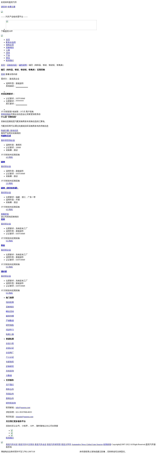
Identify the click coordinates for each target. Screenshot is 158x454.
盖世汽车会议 (40, 444)
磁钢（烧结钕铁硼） (10, 188)
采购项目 (10, 47)
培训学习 (10, 330)
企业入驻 (10, 343)
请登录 (4, 7)
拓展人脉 (10, 334)
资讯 (8, 58)
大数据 (9, 375)
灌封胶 (4, 271)
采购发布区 (12, 65)
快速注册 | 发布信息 (9, 130)
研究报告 (10, 325)
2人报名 (9, 183)
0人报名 (9, 241)
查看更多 (5, 214)
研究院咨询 (11, 403)
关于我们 (10, 385)
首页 (8, 40)
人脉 (8, 50)
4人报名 (9, 157)
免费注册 (11, 7)
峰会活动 (10, 311)
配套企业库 (11, 42)
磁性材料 (23, 65)
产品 (8, 55)
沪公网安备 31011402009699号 (66, 452)
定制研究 (10, 366)
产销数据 (10, 320)
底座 (3, 219)
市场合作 (10, 394)
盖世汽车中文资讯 (26, 444)
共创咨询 (10, 371)
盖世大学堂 (66, 444)
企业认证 (10, 348)
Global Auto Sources (94, 444)
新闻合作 (10, 398)
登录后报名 (6, 114)
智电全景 (10, 45)
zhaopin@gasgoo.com (24, 417)
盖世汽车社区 (12, 444)
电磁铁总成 (6, 136)
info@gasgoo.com (23, 407)
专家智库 (10, 362)
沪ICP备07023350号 (43, 452)
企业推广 (10, 353)
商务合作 (10, 389)
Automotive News (79, 444)
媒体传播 (10, 316)
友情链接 (107, 444)
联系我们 (10, 60)
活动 (8, 53)
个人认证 (10, 357)
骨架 (3, 245)
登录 (3, 74)
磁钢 (3, 162)
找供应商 (10, 302)
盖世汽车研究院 (54, 444)
